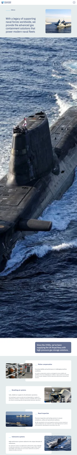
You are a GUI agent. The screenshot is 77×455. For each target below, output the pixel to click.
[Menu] (74, 2)
